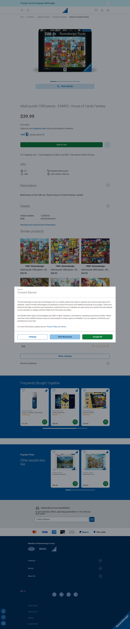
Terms (63, 327)
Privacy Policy (51, 327)
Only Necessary (65, 337)
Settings (32, 337)
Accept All (97, 337)
